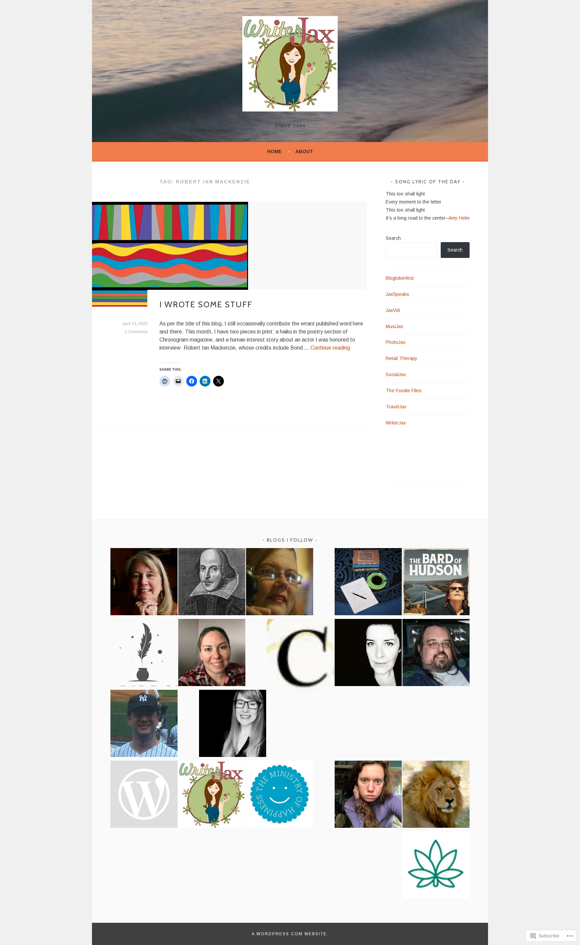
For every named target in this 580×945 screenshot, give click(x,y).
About (304, 151)
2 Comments (136, 331)
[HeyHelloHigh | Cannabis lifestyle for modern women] (436, 866)
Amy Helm (459, 218)
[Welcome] (232, 724)
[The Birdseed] (144, 653)
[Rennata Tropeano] (279, 583)
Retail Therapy (401, 358)
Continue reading (330, 348)
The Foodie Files (404, 390)
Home (274, 151)
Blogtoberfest (400, 278)
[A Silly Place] (144, 724)
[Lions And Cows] (436, 795)
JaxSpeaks (397, 294)
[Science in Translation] (144, 795)
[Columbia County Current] (300, 656)
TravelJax (396, 406)
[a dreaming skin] (368, 653)
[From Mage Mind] (436, 653)
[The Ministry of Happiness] (279, 795)
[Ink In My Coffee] (368, 583)
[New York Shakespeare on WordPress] (211, 583)
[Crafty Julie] (211, 653)
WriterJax (396, 422)
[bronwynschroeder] (368, 795)
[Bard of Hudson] (436, 583)
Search (393, 238)
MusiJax (394, 326)
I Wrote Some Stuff (205, 304)
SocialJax (396, 374)
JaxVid (393, 310)
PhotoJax (395, 342)
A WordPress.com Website (289, 934)
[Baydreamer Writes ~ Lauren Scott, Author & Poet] (144, 583)
